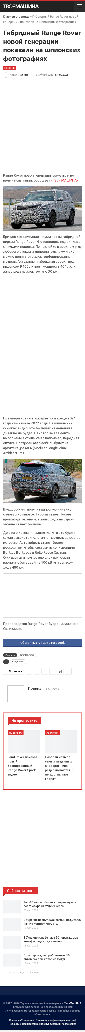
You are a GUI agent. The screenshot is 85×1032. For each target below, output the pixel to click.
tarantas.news (27, 655)
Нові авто (15, 732)
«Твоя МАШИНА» (64, 180)
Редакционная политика (24, 1023)
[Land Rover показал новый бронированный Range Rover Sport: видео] (24, 741)
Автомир (52, 732)
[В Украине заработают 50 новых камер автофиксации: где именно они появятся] (12, 942)
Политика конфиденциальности (55, 1020)
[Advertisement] (42, 128)
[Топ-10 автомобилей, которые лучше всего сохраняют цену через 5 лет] (12, 907)
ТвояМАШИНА (72, 1003)
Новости (9, 68)
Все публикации (50, 1023)
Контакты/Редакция (21, 1020)
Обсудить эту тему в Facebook (42, 642)
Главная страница (16, 16)
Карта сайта (69, 1023)
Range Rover (18, 661)
